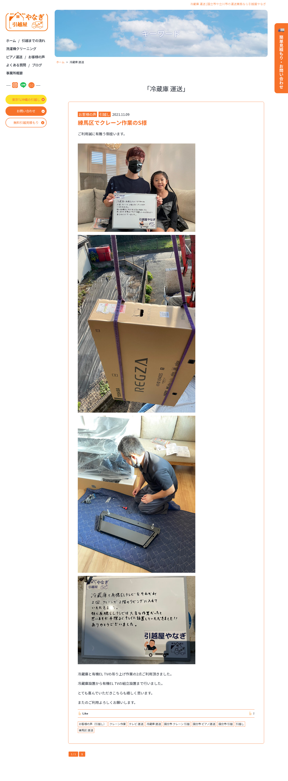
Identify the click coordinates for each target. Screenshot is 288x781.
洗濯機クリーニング (21, 48)
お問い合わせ (26, 111)
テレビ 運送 (136, 724)
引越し (240, 724)
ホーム (11, 40)
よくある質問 (16, 64)
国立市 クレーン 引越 (177, 724)
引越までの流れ (33, 40)
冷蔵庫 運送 (154, 724)
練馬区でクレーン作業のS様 (112, 122)
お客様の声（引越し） (92, 724)
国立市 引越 (225, 724)
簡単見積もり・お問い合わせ (281, 58)
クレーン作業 (118, 724)
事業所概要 (14, 72)
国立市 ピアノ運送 (204, 724)
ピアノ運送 (14, 56)
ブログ (37, 64)
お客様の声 (36, 56)
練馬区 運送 (86, 730)
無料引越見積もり (26, 122)
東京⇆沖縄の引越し (26, 99)
